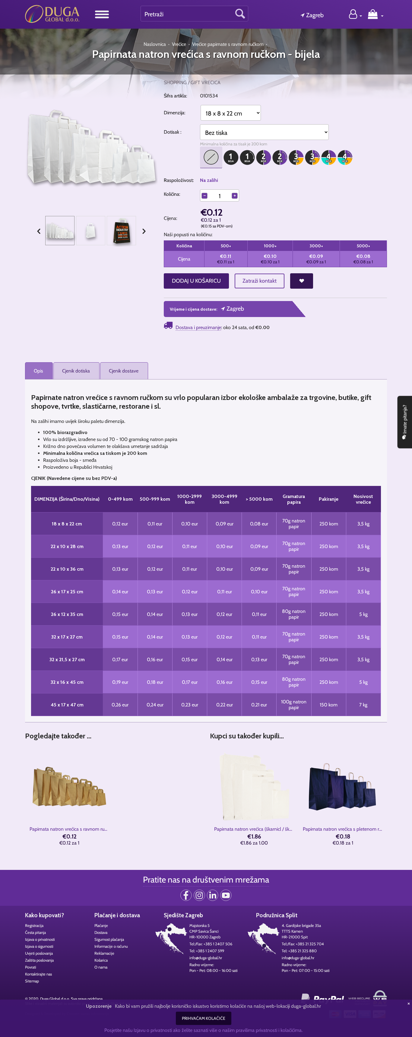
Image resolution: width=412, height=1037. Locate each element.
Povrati (30, 967)
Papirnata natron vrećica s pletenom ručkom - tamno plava (343, 829)
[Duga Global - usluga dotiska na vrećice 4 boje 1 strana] (328, 159)
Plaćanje (101, 925)
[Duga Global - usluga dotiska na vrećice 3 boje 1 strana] (296, 159)
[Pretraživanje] (240, 13)
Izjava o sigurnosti (39, 946)
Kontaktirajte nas (38, 974)
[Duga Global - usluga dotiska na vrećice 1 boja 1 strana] (231, 159)
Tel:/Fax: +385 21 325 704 (303, 943)
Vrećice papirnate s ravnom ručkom (228, 44)
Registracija (34, 925)
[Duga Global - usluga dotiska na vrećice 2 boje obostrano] (279, 159)
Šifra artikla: (175, 96)
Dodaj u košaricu (196, 280)
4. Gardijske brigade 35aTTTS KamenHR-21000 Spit (301, 931)
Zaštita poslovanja (39, 960)
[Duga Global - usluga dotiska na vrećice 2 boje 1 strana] (263, 159)
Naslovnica (155, 44)
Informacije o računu (111, 946)
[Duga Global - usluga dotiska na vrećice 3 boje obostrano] (312, 159)
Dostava (100, 932)
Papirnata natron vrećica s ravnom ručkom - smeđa (69, 829)
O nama (100, 967)
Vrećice (179, 44)
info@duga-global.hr (205, 957)
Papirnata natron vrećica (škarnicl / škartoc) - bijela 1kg (254, 829)
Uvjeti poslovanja (39, 953)
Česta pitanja (35, 932)
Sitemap (32, 980)
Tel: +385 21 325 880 (299, 950)
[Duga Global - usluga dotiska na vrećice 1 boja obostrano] (247, 159)
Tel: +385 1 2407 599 (206, 950)
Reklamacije (104, 953)
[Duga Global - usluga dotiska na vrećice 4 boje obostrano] (345, 159)
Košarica (101, 960)
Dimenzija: (174, 113)
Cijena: (171, 218)
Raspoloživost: (179, 180)
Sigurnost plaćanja (109, 939)
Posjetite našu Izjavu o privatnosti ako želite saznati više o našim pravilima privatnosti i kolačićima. (203, 1030)
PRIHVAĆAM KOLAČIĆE (203, 1018)
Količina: (172, 194)
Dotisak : (172, 132)
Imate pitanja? (405, 420)
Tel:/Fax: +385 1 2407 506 (210, 943)
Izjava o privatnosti (40, 939)
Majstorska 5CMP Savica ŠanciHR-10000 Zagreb (204, 931)
